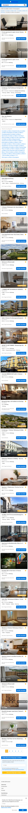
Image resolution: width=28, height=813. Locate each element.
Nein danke (14, 810)
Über (2, 788)
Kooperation (4, 786)
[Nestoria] (14, 2)
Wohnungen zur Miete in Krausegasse (10, 157)
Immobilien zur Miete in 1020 (8, 153)
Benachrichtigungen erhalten (14, 772)
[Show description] (25, 32)
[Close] (26, 798)
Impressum (4, 795)
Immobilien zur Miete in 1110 (11, 155)
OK (23, 810)
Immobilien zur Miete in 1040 (14, 142)
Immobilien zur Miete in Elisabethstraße (11, 131)
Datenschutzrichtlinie (19, 769)
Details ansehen (21, 38)
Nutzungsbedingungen (7, 769)
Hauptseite (3, 10)
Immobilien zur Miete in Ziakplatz (12, 148)
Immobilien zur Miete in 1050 (8, 144)
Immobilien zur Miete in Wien (10, 10)
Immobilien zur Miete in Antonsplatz (16, 152)
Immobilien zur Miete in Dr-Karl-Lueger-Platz (15, 137)
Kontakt (3, 790)
